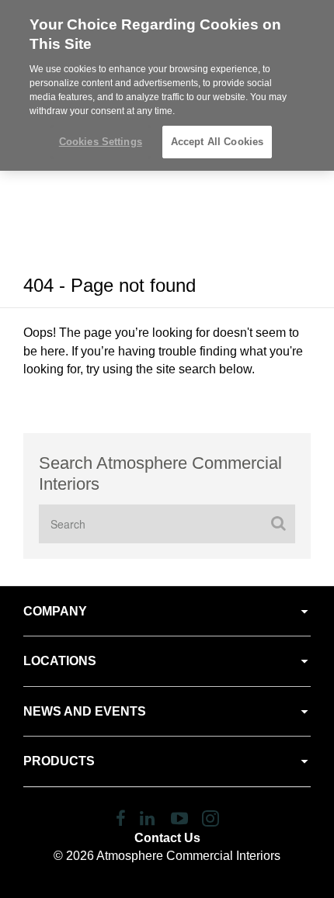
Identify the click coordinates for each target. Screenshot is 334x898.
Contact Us (167, 837)
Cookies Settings (100, 141)
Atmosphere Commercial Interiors (188, 855)
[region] (167, 85)
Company (55, 611)
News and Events (84, 711)
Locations (59, 660)
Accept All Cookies (217, 141)
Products (59, 761)
